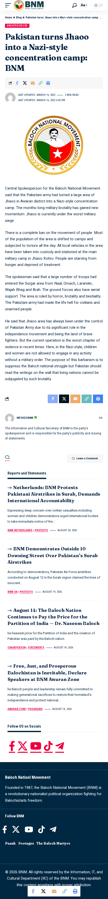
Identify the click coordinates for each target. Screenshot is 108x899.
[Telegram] (59, 746)
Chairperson (17, 647)
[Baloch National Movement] (29, 5)
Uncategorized (17, 25)
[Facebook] (12, 746)
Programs (35, 709)
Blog (19, 17)
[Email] (32, 83)
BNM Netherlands (20, 530)
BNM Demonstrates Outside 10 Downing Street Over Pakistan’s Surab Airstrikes (53, 555)
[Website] (100, 418)
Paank (10, 843)
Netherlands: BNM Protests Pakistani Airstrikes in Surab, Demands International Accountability (54, 494)
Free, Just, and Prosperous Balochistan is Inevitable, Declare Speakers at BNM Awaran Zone (47, 672)
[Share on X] (24, 83)
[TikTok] (48, 746)
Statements (36, 647)
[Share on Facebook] (17, 83)
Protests (41, 530)
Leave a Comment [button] (87, 458)
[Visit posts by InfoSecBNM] (9, 418)
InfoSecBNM (25, 417)
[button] (9, 5)
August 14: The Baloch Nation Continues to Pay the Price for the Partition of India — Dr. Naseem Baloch (53, 616)
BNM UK (12, 591)
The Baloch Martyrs (53, 843)
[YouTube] (36, 746)
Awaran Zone (17, 709)
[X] (22, 746)
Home (8, 17)
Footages (26, 843)
